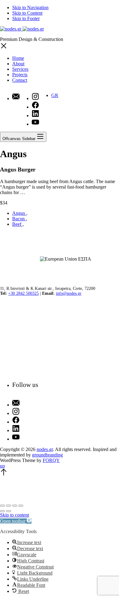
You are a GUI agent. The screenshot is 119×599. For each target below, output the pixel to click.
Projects (19, 74)
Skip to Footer (26, 18)
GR (54, 95)
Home (18, 58)
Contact (19, 80)
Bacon (19, 218)
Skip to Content (27, 13)
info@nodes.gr (68, 293)
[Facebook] (25, 420)
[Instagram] (25, 412)
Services (20, 69)
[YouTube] (25, 437)
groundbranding (47, 454)
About (18, 63)
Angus (19, 213)
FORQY (51, 460)
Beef (17, 224)
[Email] (16, 97)
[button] (15, 521)
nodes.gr (45, 449)
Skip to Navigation (30, 7)
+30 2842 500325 (23, 293)
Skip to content (14, 515)
